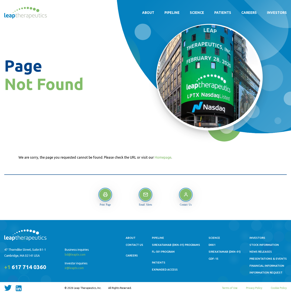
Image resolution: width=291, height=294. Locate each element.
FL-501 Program (163, 251)
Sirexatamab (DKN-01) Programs (176, 244)
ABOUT (130, 237)
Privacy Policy (254, 288)
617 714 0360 (25, 267)
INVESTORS (257, 237)
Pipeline (172, 12)
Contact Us (186, 204)
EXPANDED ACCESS (165, 269)
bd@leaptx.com (75, 254)
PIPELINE (158, 237)
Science (197, 12)
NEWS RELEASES (260, 251)
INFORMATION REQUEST (265, 272)
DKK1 (212, 244)
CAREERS (132, 255)
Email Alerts (145, 204)
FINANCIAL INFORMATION (266, 265)
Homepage (163, 157)
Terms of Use (230, 288)
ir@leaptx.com (74, 268)
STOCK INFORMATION (264, 244)
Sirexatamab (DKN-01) (225, 251)
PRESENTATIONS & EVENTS (268, 258)
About (148, 12)
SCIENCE (214, 237)
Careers (249, 12)
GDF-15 (213, 258)
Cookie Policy (279, 288)
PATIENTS (158, 262)
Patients (222, 12)
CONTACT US (134, 244)
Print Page (105, 204)
